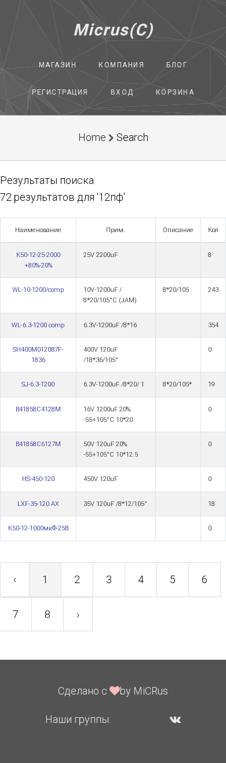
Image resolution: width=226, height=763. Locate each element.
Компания (121, 65)
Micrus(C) (113, 29)
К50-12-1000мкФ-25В (38, 528)
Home (92, 137)
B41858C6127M (38, 444)
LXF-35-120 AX (38, 504)
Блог (176, 65)
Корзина (175, 92)
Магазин (58, 65)
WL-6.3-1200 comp (38, 325)
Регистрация (60, 92)
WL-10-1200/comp (38, 290)
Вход (122, 92)
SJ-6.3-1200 (37, 384)
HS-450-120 (38, 479)
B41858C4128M (38, 409)
